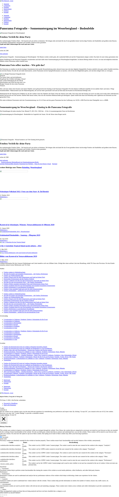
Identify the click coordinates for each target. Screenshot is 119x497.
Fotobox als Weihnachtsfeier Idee (13, 275)
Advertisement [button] (4, 482)
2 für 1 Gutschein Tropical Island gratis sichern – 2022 (20, 246)
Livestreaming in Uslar (10, 328)
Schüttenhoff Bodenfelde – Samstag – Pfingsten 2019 (20, 235)
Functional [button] (3, 467)
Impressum (7, 380)
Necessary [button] (3, 435)
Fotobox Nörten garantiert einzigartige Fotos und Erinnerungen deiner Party (26, 284)
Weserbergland (36, 167)
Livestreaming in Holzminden (12, 323)
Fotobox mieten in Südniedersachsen (14, 272)
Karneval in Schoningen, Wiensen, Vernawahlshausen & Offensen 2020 (27, 225)
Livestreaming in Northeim (12, 326)
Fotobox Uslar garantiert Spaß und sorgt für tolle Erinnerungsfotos (23, 289)
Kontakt (6, 12)
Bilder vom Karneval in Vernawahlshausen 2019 (18, 256)
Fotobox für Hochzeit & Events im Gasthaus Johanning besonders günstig (25, 347)
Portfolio (6, 7)
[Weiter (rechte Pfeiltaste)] (2, 496)
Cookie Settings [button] (4, 415)
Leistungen (7, 5)
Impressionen (8, 9)
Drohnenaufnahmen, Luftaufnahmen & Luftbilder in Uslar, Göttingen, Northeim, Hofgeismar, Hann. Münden (36, 358)
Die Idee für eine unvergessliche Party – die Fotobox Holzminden (23, 282)
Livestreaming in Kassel (11, 324)
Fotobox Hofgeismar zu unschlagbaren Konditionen (19, 287)
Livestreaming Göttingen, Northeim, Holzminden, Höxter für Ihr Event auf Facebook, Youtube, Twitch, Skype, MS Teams (40, 357)
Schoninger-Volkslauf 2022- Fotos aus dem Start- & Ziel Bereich (24, 192)
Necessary (5, 437)
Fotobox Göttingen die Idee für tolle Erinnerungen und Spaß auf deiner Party (26, 280)
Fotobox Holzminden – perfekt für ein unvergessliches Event (21, 290)
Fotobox (6, 10)
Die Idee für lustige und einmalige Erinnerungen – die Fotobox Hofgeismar (26, 274)
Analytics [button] (3, 477)
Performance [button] (3, 472)
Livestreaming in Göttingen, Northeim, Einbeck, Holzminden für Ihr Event (26, 319)
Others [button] (2, 487)
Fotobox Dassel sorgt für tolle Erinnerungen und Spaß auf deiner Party (24, 277)
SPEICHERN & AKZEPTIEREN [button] (10, 493)
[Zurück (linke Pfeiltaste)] (0, 496)
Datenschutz (7, 381)
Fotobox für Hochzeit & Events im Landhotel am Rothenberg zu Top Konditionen (28, 348)
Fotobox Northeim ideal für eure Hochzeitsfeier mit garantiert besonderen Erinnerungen (29, 285)
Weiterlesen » (4, 197)
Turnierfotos (7, 360)
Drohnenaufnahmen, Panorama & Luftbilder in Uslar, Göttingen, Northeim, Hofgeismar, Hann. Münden (34, 352)
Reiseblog (25, 167)
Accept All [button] (13, 415)
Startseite (6, 4)
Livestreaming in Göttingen (12, 321)
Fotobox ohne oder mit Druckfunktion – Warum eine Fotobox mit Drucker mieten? (28, 350)
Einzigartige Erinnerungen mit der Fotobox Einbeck (19, 279)
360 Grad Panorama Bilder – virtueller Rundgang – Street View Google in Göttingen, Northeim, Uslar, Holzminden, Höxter (40, 355)
